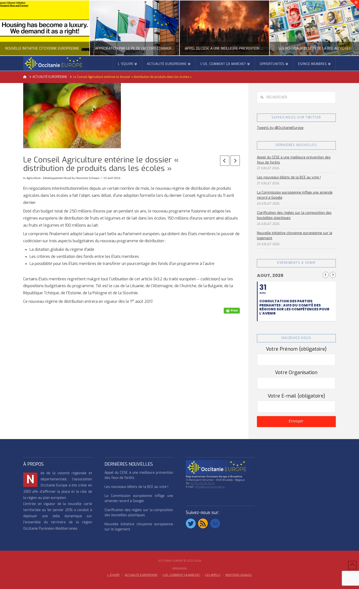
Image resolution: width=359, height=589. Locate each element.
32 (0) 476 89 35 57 (202, 483)
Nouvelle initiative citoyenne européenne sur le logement (294, 236)
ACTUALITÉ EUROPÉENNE (141, 575)
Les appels (212, 575)
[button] (354, 4)
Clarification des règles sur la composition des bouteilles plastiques (294, 215)
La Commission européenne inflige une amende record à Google (295, 195)
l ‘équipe (113, 575)
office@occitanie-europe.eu (210, 486)
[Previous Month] (326, 275)
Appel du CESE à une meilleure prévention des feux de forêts (294, 160)
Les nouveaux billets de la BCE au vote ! (289, 177)
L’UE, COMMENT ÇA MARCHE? (181, 575)
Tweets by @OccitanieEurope (280, 128)
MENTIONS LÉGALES (238, 575)
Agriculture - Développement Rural (48, 178)
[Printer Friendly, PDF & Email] (232, 310)
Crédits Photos (179, 568)
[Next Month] (333, 275)
